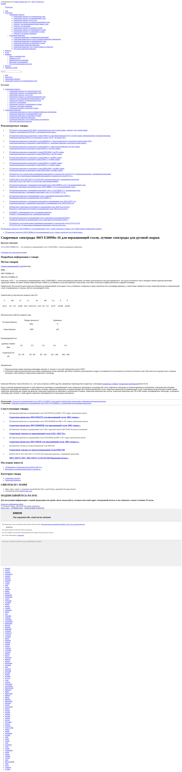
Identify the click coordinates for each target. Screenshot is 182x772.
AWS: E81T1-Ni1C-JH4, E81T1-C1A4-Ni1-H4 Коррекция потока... (39, 458)
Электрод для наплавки (21, 26)
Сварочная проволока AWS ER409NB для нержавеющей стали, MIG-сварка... (45, 425)
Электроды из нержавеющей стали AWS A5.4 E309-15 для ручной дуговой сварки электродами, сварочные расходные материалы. (59, 401)
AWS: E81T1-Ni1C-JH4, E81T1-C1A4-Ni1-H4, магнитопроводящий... (34, 181)
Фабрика (8, 54)
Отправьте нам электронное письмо (14, 252)
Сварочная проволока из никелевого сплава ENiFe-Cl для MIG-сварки (34, 159)
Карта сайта (5, 508)
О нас (7, 52)
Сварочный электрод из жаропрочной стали (25, 100)
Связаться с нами (11, 68)
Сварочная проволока (17, 35)
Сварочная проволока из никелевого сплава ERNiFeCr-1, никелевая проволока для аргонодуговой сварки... (48, 143)
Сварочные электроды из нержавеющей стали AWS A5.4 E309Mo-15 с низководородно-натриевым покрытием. (51, 403)
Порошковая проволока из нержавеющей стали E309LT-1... (30, 198)
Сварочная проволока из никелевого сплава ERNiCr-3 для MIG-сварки (34, 165)
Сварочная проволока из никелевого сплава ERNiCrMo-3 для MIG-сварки (36, 170)
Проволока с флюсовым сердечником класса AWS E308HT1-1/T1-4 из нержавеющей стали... (42, 187)
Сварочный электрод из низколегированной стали (31, 22)
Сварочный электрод (16, 14)
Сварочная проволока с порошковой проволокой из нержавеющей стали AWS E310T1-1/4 (41, 203)
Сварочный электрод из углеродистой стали (29, 16)
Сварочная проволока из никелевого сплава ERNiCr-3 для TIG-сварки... (35, 148)
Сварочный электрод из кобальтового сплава (29, 30)
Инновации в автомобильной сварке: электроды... (23, 469)
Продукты (8, 13)
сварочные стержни (110, 384)
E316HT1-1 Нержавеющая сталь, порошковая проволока (29, 214)
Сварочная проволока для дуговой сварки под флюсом (33, 47)
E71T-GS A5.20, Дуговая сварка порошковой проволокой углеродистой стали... (37, 225)
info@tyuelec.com (21, 2)
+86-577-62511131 (37, 2)
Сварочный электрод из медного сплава (27, 28)
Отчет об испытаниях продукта (20, 64)
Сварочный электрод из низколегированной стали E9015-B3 (37, 450)
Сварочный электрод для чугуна (25, 20)
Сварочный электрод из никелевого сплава (29, 32)
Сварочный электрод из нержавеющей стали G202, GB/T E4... (37, 433)
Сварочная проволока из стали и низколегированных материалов (37, 39)
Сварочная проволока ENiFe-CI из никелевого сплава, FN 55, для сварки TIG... (37, 137)
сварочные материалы (129, 384)
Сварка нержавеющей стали (12, 266)
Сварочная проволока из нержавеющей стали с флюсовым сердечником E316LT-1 (38, 220)
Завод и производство (17, 56)
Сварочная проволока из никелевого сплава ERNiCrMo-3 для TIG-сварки (35, 154)
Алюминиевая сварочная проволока (26, 45)
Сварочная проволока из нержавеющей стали (29, 41)
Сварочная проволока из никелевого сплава (29, 43)
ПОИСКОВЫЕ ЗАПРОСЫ (34, 508)
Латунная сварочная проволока (24, 49)
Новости (8, 50)
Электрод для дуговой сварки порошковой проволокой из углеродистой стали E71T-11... (41, 176)
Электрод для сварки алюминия (24, 33)
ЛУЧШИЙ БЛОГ (17, 508)
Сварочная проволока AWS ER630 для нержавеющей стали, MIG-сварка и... (44, 442)
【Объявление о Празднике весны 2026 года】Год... (24, 467)
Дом (6, 11)
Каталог (8, 66)
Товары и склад (14, 58)
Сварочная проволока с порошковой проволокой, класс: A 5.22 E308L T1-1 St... (37, 192)
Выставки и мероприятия (18, 62)
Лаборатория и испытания (18, 60)
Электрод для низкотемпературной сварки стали (30, 24)
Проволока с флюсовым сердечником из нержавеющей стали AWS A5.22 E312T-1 (38, 209)
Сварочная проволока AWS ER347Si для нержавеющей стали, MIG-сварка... (44, 417)
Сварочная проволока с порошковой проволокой (31, 37)
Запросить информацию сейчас (12, 504)
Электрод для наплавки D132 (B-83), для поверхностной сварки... (33, 132)
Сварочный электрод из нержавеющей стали (29, 18)
